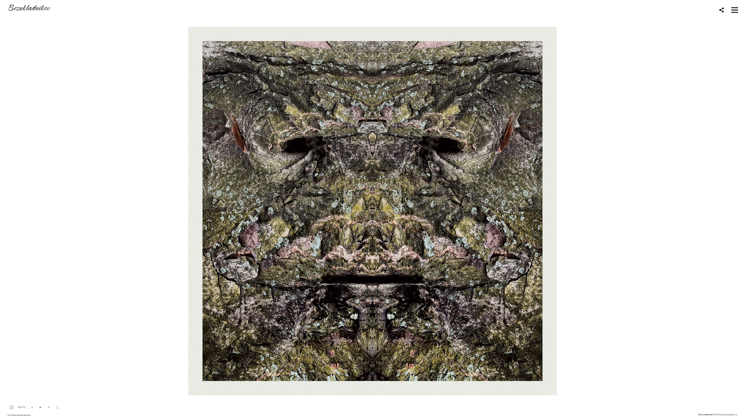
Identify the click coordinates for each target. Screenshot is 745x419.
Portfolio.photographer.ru (725, 414)
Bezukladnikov (29, 7)
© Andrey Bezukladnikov (19, 415)
